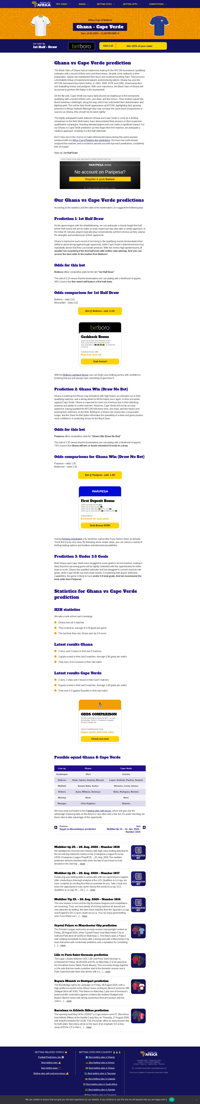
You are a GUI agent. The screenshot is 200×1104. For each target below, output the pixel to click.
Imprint (140, 1062)
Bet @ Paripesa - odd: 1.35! (100, 475)
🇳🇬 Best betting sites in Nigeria (100, 1057)
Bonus (82, 4)
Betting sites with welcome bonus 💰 (51, 1073)
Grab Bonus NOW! (100, 525)
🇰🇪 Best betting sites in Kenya (100, 1062)
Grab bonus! (100, 361)
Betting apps (130, 4)
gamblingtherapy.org (159, 1068)
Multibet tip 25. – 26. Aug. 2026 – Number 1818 (87, 847)
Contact (136, 1064)
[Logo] (41, 4)
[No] (196, 1099)
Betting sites (104, 4)
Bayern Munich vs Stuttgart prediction (81, 981)
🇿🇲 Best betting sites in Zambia (100, 1089)
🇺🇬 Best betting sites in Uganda (100, 1079)
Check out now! (100, 739)
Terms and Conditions (152, 1062)
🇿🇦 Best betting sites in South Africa (100, 1084)
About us (143, 1064)
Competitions (156, 4)
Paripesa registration (71, 539)
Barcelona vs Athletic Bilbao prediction (81, 1010)
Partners (161, 1064)
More (82, 863)
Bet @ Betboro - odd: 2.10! (100, 311)
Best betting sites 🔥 (51, 1062)
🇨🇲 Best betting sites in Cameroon (100, 1095)
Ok (171, 1099)
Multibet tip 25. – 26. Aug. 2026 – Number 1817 (87, 873)
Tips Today (61, 4)
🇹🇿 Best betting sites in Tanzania (100, 1073)
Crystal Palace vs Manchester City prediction (85, 925)
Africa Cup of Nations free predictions (91, 140)
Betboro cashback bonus (75, 375)
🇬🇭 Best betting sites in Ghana (100, 1068)
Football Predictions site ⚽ (51, 1057)
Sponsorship (152, 1064)
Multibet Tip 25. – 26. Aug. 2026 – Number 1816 (87, 899)
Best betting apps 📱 (51, 1068)
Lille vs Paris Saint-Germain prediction (81, 955)
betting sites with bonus (99, 811)
